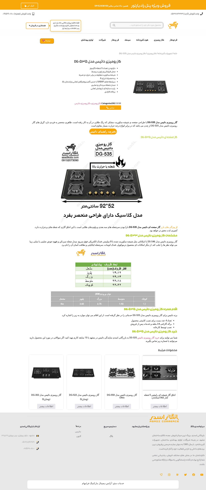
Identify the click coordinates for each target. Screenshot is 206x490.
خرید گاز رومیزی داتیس (148, 337)
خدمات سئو (118, 483)
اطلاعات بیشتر (160, 406)
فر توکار (173, 40)
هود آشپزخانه (142, 40)
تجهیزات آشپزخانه (165, 53)
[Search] (114, 25)
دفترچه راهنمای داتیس (103, 131)
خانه (175, 53)
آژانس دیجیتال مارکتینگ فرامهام (97, 483)
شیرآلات (102, 40)
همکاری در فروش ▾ (37, 25)
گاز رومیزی (159, 40)
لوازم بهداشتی (87, 40)
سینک (128, 40)
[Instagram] (169, 475)
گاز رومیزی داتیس (83, 103)
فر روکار (115, 40)
